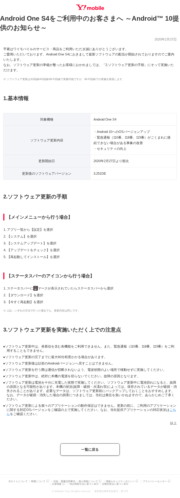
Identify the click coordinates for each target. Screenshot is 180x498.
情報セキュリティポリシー (120, 481)
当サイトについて (18, 481)
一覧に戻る (90, 449)
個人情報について (88, 481)
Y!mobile (90, 7)
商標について (38, 481)
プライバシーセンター (155, 481)
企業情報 (56, 484)
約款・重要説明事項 (64, 481)
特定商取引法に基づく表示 (84, 484)
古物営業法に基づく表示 (115, 484)
